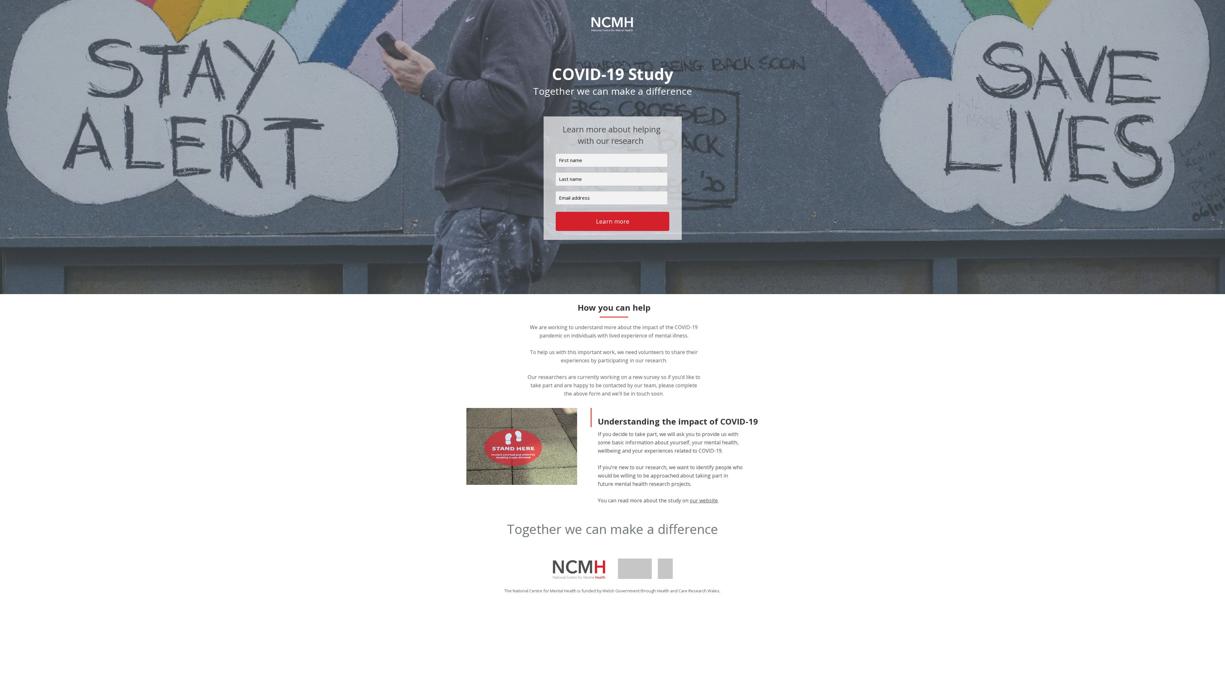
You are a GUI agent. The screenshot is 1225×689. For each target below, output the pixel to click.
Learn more (612, 221)
